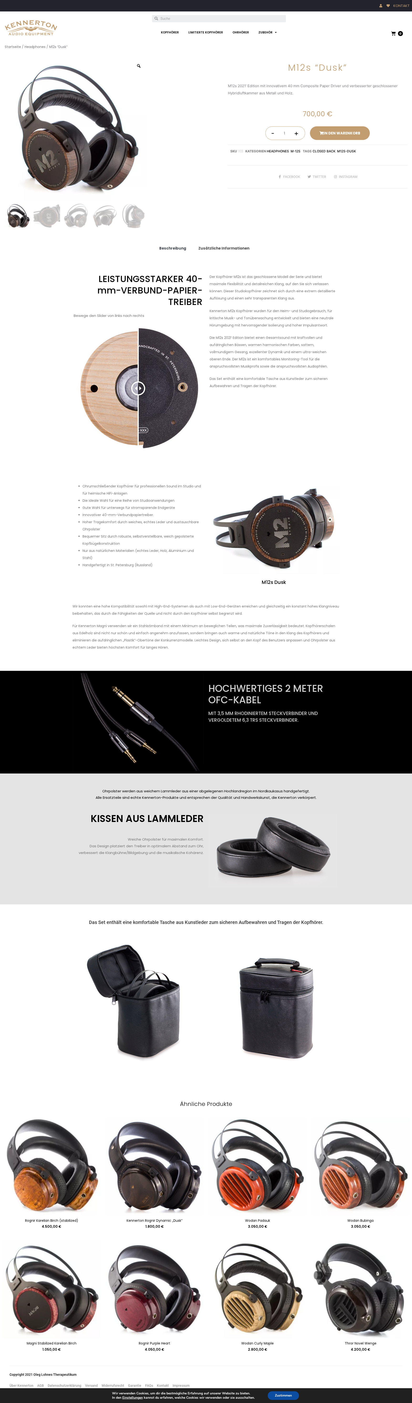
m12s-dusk (346, 151)
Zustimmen (283, 1395)
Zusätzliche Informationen (223, 248)
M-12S (295, 151)
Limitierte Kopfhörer (205, 32)
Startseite (13, 47)
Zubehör (265, 32)
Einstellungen (132, 1398)
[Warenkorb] (393, 33)
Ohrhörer (240, 32)
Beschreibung (172, 248)
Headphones (35, 47)
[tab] (173, 248)
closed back (324, 151)
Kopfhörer (170, 32)
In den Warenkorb (342, 133)
